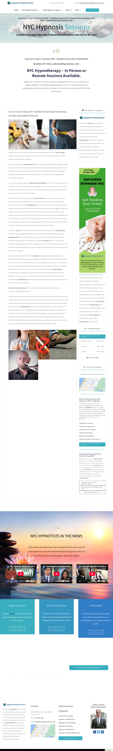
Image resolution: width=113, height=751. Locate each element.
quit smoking (60, 152)
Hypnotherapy (60, 230)
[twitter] (98, 731)
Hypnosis (90, 123)
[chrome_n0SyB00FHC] (92, 379)
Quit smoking (94, 315)
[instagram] (102, 731)
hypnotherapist (13, 237)
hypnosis (46, 241)
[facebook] (94, 731)
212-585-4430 (93, 358)
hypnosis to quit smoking (37, 183)
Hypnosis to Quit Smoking (30, 18)
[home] (92, 117)
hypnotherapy (28, 164)
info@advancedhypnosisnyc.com (92, 3)
